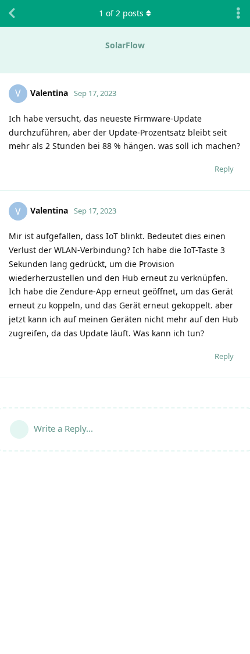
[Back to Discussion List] (11, 13)
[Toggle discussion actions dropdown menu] (238, 13)
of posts (121, 13)
